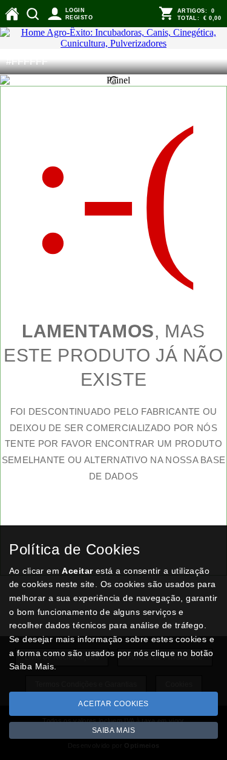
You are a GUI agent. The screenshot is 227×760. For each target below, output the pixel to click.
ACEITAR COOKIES (113, 703)
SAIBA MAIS (114, 730)
